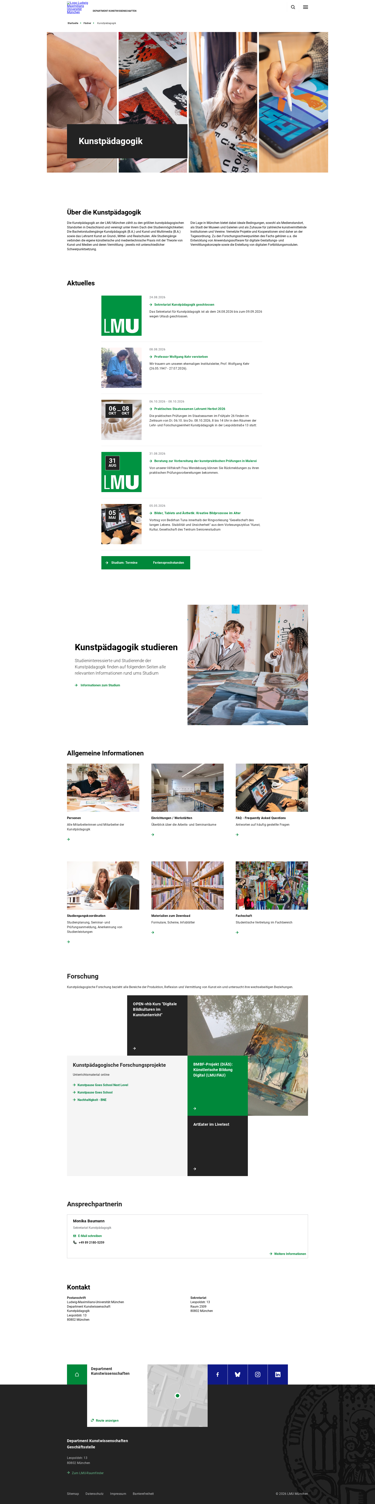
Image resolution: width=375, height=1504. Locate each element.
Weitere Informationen (290, 1254)
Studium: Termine (124, 563)
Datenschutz (95, 1494)
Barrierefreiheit (143, 1494)
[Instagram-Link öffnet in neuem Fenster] (258, 1374)
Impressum (118, 1494)
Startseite (73, 23)
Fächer (87, 23)
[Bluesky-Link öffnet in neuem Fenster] (238, 1374)
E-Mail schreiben (90, 1236)
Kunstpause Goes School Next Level (103, 1085)
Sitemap (73, 1494)
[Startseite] (77, 1374)
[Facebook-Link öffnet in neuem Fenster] (218, 1374)
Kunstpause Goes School (95, 1092)
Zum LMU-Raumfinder (88, 1473)
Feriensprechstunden (168, 563)
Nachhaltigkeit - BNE (92, 1100)
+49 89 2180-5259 (91, 1242)
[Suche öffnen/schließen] (293, 7)
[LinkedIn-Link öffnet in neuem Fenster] (278, 1374)
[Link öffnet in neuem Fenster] (147, 1395)
